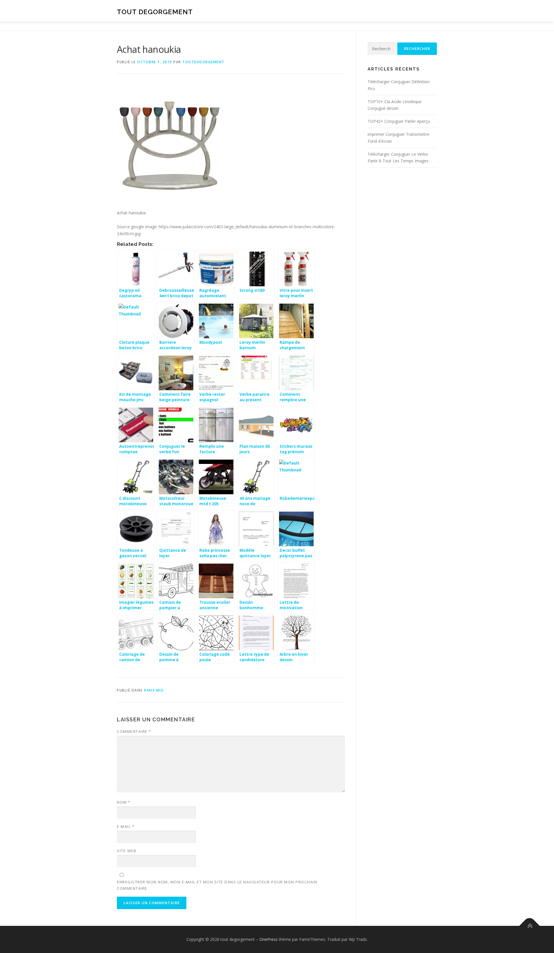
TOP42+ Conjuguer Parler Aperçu (399, 121)
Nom (124, 802)
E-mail (125, 826)
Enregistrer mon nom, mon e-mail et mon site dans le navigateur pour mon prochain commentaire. (217, 885)
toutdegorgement (203, 62)
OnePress (268, 939)
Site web (126, 850)
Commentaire (134, 731)
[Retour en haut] (529, 926)
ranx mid (154, 690)
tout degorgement (155, 12)
